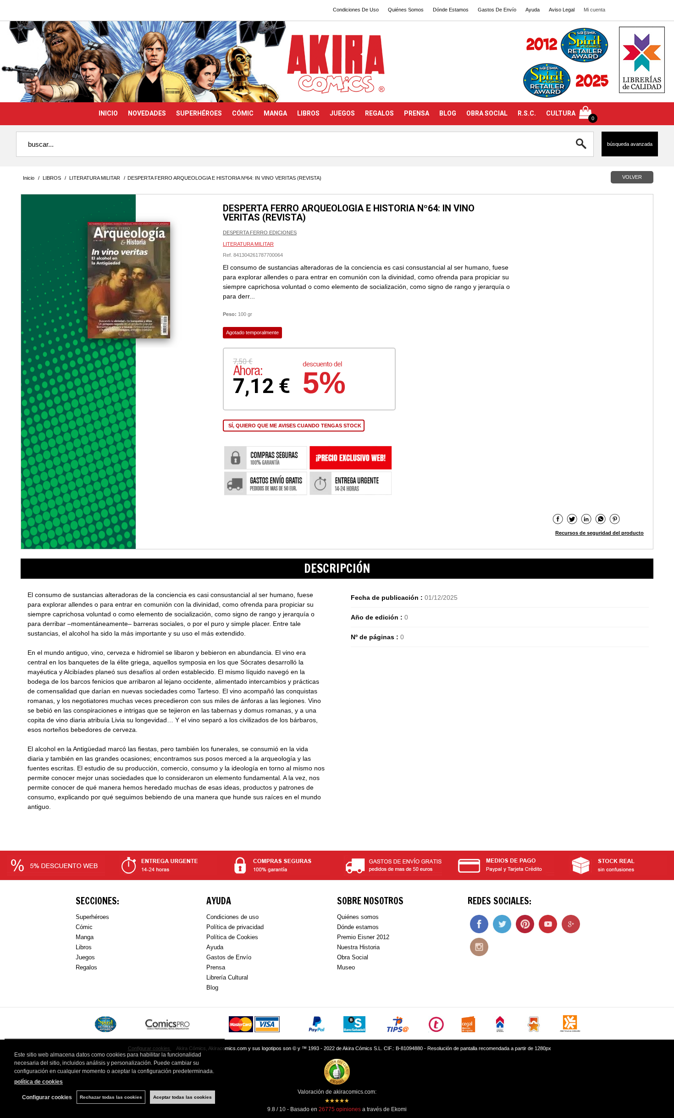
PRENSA (416, 113)
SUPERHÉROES (199, 113)
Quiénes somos (358, 916)
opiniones (340, 1109)
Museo (346, 967)
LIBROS (308, 113)
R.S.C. (527, 113)
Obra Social (352, 957)
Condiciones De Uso (356, 9)
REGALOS (379, 113)
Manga (85, 937)
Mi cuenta (594, 9)
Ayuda (532, 9)
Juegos (85, 957)
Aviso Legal (562, 9)
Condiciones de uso (232, 916)
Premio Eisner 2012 (363, 937)
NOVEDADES (147, 113)
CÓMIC (243, 113)
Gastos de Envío (228, 957)
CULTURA (560, 113)
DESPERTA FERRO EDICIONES (260, 232)
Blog (212, 987)
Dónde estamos (358, 927)
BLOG (447, 113)
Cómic (84, 927)
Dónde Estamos (451, 9)
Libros (84, 947)
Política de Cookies (232, 937)
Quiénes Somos (406, 9)
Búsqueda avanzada (629, 144)
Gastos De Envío (497, 9)
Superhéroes (92, 916)
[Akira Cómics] (337, 67)
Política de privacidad (235, 927)
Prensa (215, 967)
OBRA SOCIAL (487, 113)
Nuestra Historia (358, 947)
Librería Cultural (227, 977)
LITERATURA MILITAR (248, 244)
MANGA (275, 113)
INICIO (108, 113)
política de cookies (38, 1082)
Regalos (86, 967)
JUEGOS (342, 113)
